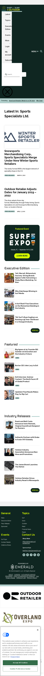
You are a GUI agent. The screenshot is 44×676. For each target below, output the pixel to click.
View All (35, 330)
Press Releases (9, 175)
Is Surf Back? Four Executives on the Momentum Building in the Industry (27, 306)
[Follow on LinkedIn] (24, 554)
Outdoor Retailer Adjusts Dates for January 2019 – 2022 (20, 192)
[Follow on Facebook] (31, 554)
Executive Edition (6, 521)
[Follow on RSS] (38, 554)
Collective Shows (6, 545)
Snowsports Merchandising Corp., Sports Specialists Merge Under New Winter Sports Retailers (21, 157)
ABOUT (11, 575)
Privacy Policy (15, 657)
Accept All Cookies (20, 663)
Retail (23, 526)
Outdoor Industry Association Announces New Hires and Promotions (26, 452)
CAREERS (17, 575)
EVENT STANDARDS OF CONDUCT (24, 576)
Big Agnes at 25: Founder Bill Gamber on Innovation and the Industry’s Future (26, 352)
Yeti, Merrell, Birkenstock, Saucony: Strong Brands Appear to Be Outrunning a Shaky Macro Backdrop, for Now (26, 277)
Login (7, 46)
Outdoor (24, 523)
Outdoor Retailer (6, 542)
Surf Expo (4, 539)
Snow (23, 521)
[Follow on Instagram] (27, 554)
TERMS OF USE (21, 578)
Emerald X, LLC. (18, 571)
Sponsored (4, 526)
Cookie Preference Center (20, 669)
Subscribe (9, 60)
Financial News (26, 529)
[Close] (37, 629)
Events (7, 35)
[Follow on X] (34, 554)
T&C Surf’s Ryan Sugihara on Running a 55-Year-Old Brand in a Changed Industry (26, 319)
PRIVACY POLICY (32, 578)
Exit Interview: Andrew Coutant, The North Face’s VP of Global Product (26, 379)
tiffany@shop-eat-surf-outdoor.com (29, 542)
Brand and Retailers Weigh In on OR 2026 (22, 101)
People (24, 532)
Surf (23, 518)
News (17, 358)
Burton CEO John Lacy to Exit (26, 365)
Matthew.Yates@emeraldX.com (32, 551)
